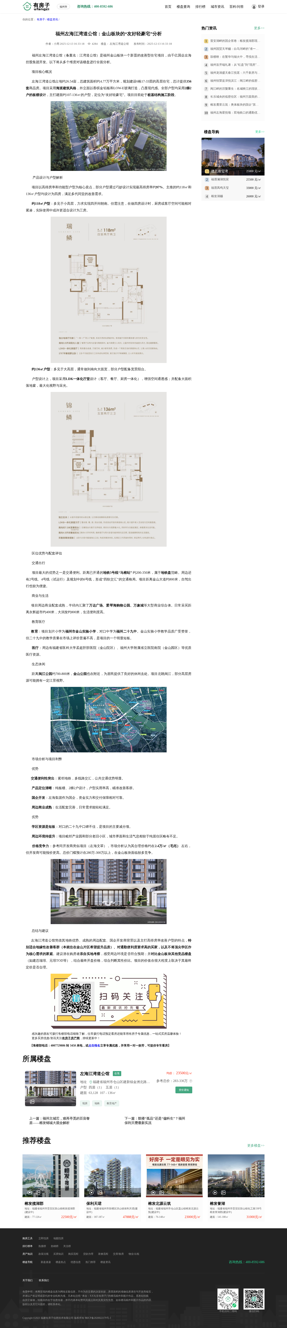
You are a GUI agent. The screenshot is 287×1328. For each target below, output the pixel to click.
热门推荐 (91, 1262)
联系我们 (44, 1280)
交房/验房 (118, 1253)
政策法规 (43, 1253)
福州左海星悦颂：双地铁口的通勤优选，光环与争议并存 (233, 113)
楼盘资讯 (105, 1262)
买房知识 (58, 1253)
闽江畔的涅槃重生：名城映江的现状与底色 (235, 89)
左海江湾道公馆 (119, 43)
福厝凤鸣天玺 (220, 187)
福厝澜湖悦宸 (220, 179)
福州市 (63, 6)
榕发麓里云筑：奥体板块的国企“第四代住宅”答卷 (234, 105)
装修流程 (103, 1253)
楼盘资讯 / (53, 19)
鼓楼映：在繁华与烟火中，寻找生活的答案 (235, 57)
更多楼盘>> (256, 1145)
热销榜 (55, 1246)
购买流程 (73, 1253)
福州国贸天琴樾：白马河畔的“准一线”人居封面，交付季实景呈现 (235, 49)
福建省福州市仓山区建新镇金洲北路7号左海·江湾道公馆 (134, 1082)
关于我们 (27, 1280)
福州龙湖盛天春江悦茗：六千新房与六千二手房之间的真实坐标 (235, 73)
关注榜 (67, 1246)
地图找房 (58, 1238)
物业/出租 (134, 1253)
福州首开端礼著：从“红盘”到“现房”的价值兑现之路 (234, 65)
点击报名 (94, 1045)
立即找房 (43, 1238)
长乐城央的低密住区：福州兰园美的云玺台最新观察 (235, 97)
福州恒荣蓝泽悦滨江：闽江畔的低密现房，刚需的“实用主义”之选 (235, 81)
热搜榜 (42, 1246)
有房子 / (41, 19)
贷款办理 (88, 1253)
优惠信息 (76, 1262)
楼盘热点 (61, 1262)
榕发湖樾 (217, 196)
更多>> (259, 28)
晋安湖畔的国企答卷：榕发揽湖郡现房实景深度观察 (235, 41)
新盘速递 (46, 1262)
